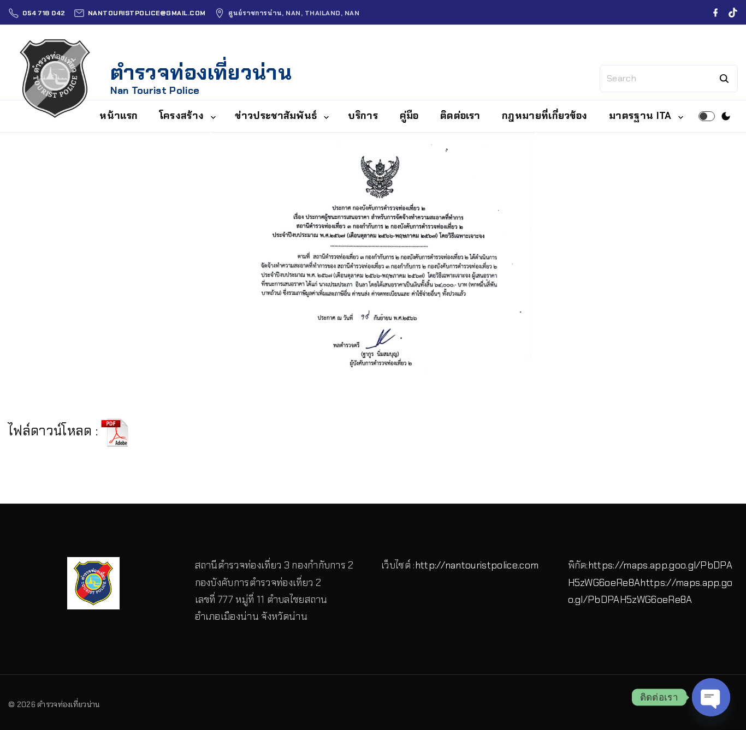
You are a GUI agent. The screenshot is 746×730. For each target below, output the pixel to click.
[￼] (114, 431)
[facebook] (715, 12)
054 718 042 (44, 13)
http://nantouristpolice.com (477, 565)
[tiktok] (733, 12)
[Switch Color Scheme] (726, 116)
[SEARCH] (724, 78)
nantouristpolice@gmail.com (147, 13)
